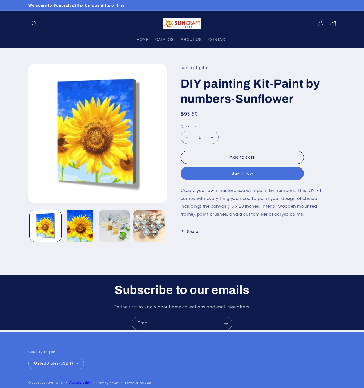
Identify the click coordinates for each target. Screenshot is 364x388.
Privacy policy (107, 383)
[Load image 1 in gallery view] (45, 226)
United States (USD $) (53, 363)
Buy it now (242, 173)
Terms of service (137, 383)
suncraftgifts (52, 382)
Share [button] (192, 232)
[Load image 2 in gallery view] (80, 226)
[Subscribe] (226, 323)
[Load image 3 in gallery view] (114, 226)
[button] (34, 23)
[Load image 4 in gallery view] (149, 226)
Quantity (188, 126)
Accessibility (80, 383)
